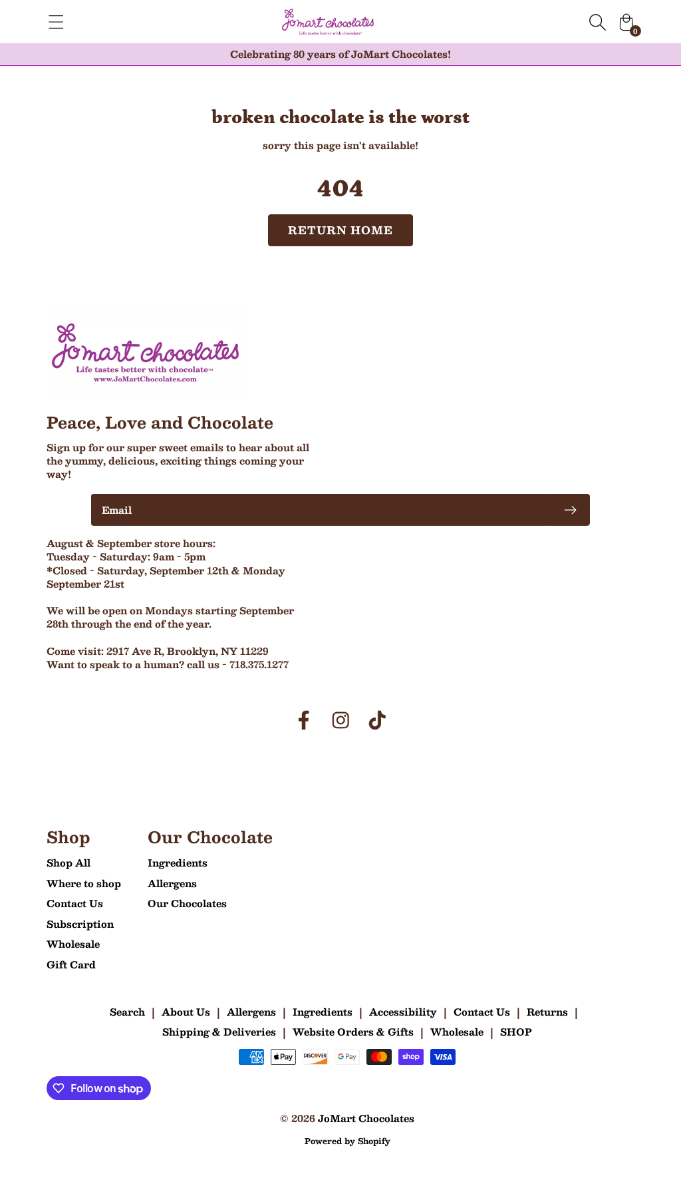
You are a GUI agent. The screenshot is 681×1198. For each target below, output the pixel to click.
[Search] (597, 22)
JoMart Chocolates (366, 1118)
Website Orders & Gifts (353, 1032)
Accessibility (403, 1012)
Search (127, 1012)
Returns (547, 1012)
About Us (186, 1012)
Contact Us (75, 903)
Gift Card (71, 964)
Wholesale (73, 944)
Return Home (341, 230)
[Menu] (56, 22)
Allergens (172, 883)
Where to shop (84, 883)
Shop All (68, 863)
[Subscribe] (570, 510)
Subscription (80, 924)
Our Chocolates (187, 903)
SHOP (516, 1032)
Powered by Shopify (347, 1140)
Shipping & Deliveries (219, 1032)
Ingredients (177, 863)
